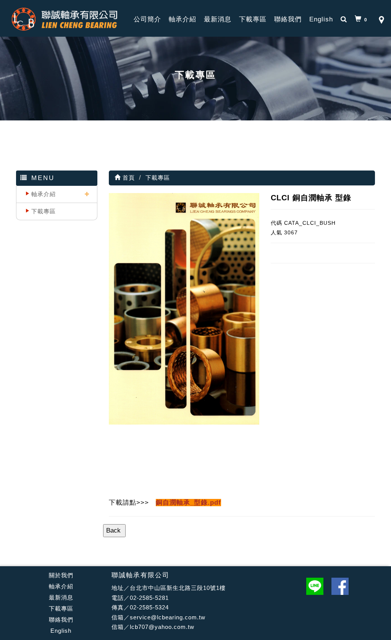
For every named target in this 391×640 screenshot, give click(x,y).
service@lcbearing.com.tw (167, 617)
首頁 (128, 177)
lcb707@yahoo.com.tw (162, 627)
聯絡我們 (288, 19)
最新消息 (217, 19)
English (321, 19)
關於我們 (61, 575)
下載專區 (253, 19)
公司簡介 (147, 19)
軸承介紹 (182, 19)
